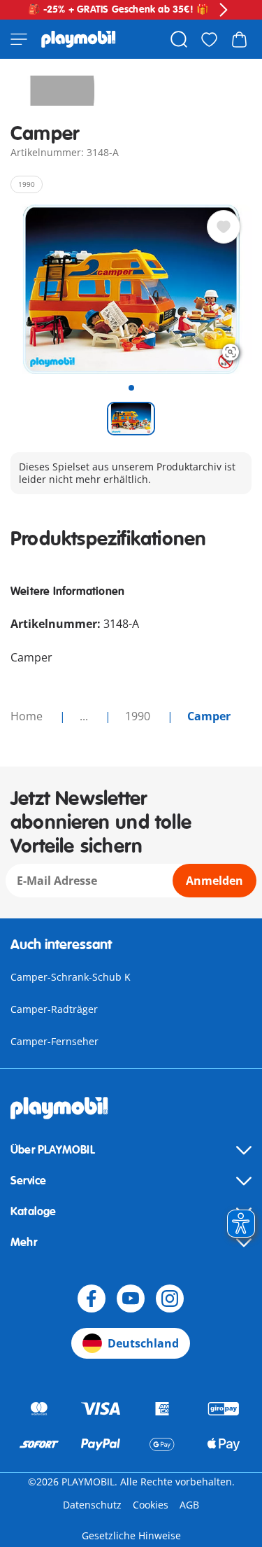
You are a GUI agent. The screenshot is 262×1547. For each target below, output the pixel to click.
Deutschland (143, 1343)
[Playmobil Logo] (78, 39)
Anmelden (214, 880)
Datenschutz (92, 1504)
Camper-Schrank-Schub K (70, 976)
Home (27, 716)
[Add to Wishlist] (223, 227)
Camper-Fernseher (54, 1041)
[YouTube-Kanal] (131, 1298)
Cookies (150, 1504)
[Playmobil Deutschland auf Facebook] (91, 1298)
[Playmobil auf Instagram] (170, 1298)
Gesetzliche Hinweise (131, 1535)
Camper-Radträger (54, 1009)
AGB (189, 1504)
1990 (139, 716)
